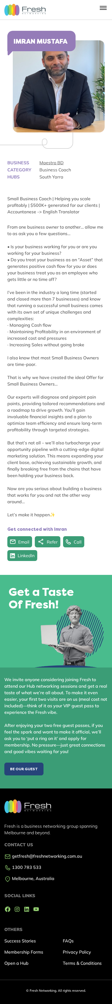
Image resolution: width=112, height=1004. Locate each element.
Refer (52, 542)
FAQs (68, 941)
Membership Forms (23, 952)
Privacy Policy (77, 952)
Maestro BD (51, 162)
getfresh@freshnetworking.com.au (46, 856)
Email (23, 542)
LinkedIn (26, 555)
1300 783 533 (26, 867)
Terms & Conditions (82, 963)
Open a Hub (16, 963)
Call (78, 542)
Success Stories (20, 941)
